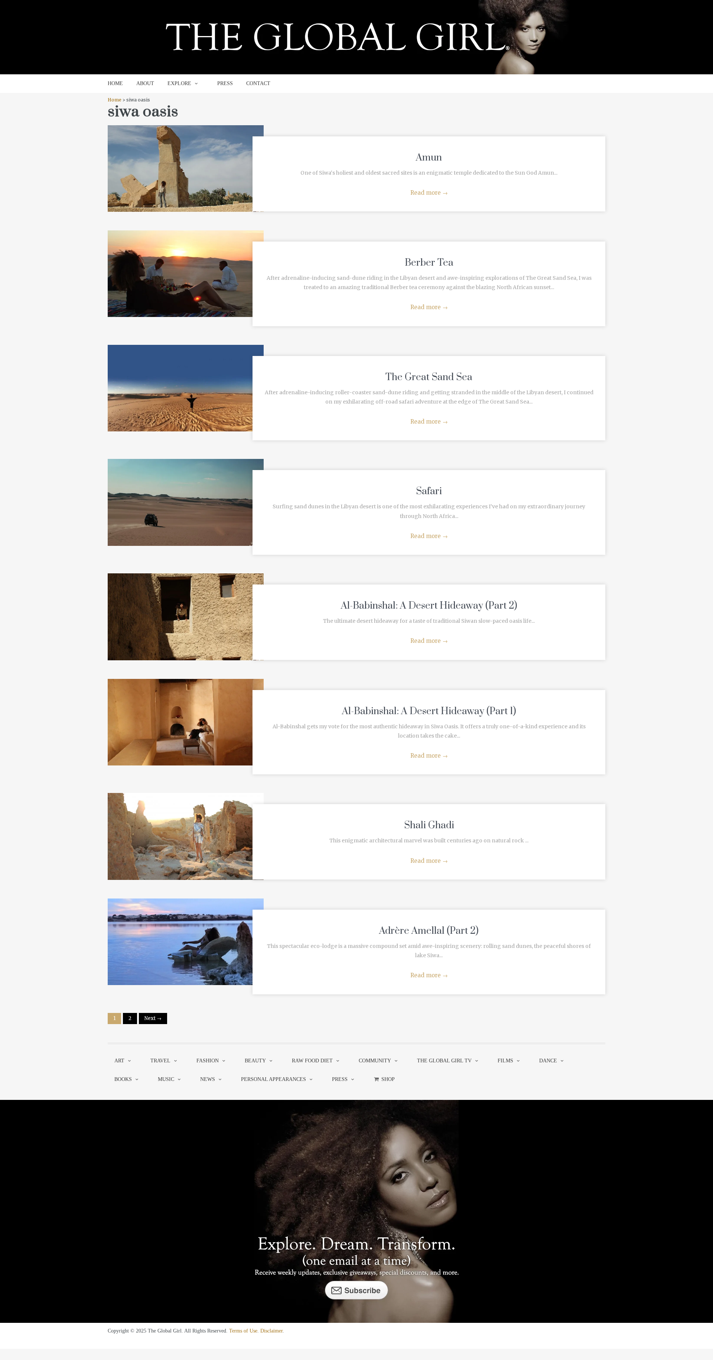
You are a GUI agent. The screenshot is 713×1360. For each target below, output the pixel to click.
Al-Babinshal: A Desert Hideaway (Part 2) (429, 606)
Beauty (255, 1060)
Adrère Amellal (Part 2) (429, 931)
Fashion (207, 1060)
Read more (429, 192)
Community (375, 1060)
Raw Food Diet (312, 1060)
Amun (429, 158)
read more (186, 160)
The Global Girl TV (444, 1060)
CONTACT (258, 83)
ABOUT (145, 83)
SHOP (388, 1079)
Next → (153, 1018)
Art (119, 1060)
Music (166, 1079)
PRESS (225, 83)
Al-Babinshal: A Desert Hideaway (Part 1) (429, 711)
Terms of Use (243, 1331)
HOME (115, 83)
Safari (429, 491)
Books (123, 1079)
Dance (548, 1060)
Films (505, 1060)
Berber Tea (429, 263)
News (207, 1079)
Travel (160, 1060)
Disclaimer (271, 1331)
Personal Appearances (273, 1079)
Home (114, 100)
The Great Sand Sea (428, 377)
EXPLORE (179, 83)
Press (340, 1079)
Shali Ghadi (429, 825)
